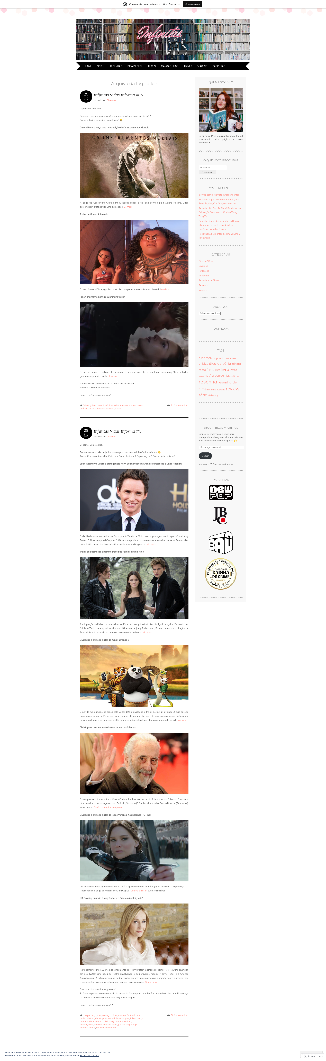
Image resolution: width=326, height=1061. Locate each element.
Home (88, 66)
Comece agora (192, 4)
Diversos (111, 100)
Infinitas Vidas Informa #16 (118, 94)
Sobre (101, 66)
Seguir (205, 455)
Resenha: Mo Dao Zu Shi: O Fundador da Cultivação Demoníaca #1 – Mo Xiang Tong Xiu (220, 212)
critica (204, 363)
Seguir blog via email (221, 427)
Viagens (202, 66)
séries (211, 395)
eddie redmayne (120, 1018)
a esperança (89, 1015)
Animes (188, 66)
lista (217, 370)
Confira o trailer (139, 890)
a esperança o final (107, 1015)
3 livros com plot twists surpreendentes (219, 194)
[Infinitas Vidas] (163, 60)
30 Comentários (179, 1015)
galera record (97, 405)
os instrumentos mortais (101, 408)
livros (233, 370)
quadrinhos (234, 376)
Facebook (221, 328)
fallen (86, 405)
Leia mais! (151, 544)
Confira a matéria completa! (108, 807)
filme (210, 369)
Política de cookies (89, 1055)
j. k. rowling (124, 1024)
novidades (110, 1027)
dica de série (220, 363)
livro (225, 369)
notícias (84, 408)
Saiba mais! (151, 982)
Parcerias (219, 66)
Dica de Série (135, 66)
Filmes (152, 66)
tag (217, 395)
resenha (208, 382)
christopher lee (103, 1018)
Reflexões (204, 270)
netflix (209, 375)
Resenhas (116, 66)
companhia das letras (223, 358)
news (140, 405)
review (233, 389)
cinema (205, 358)
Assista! (165, 289)
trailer (118, 408)
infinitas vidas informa (116, 405)
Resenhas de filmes (209, 280)
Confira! (128, 206)
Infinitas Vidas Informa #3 (117, 431)
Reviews (203, 285)
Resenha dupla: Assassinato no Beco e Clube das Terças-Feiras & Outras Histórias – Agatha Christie (219, 225)
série (203, 394)
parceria (221, 375)
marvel (201, 376)
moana (132, 405)
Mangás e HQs (169, 66)
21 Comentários (179, 405)
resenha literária (216, 389)
